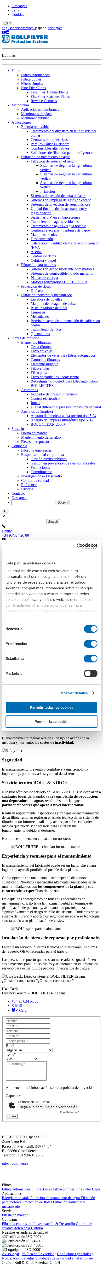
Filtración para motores (38, 265)
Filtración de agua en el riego (52, 161)
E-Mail (16, 1006)
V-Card (21, 1010)
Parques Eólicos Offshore (50, 144)
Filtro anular (40, 368)
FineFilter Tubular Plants (49, 92)
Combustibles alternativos (50, 148)
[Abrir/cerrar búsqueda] (5, 511)
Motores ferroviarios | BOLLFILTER (59, 282)
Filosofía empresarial (36, 450)
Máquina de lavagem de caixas (54, 304)
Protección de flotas (36, 286)
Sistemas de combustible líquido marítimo (62, 273)
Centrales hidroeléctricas (49, 140)
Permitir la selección (51, 722)
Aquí (9, 1087)
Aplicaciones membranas (40, 109)
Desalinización (42, 239)
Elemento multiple (44, 364)
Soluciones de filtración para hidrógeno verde (65, 153)
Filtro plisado (41, 373)
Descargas (19, 6)
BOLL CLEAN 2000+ (48, 424)
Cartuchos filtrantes (45, 360)
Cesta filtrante (41, 347)
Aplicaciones (21, 122)
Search (63, 502)
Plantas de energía (44, 278)
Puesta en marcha (34, 433)
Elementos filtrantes (36, 342)
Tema (11, 1054)
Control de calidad (35, 480)
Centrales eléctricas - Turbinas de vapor (60, 230)
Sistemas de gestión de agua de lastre (58, 196)
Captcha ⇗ (69, 1112)
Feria (15, 10)
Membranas (20, 105)
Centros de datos (43, 256)
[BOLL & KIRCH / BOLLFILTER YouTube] (4, 33)
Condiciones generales (74, 1254)
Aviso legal (10, 1254)
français (30, 28)
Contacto (18, 493)
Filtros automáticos (35, 75)
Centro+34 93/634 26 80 (15, 533)
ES (6, 23)
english (7, 28)
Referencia (29, 485)
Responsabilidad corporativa (42, 455)
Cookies (17, 14)
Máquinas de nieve (45, 234)
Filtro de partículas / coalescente (55, 377)
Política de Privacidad (38, 1254)
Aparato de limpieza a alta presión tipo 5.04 (63, 416)
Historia (27, 489)
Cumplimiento (41, 472)
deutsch (18, 28)
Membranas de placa (36, 114)
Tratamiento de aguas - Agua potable (58, 226)
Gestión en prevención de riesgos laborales (63, 463)
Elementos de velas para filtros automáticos (63, 355)
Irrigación (47, 191)
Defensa (37, 291)
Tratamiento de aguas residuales (55, 222)
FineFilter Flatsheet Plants (50, 96)
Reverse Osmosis (44, 101)
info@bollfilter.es (15, 1163)
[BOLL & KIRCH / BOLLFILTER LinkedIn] (8, 33)
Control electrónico (45, 398)
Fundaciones (40, 467)
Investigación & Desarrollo (41, 476)
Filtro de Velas (41, 351)
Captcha (13, 1096)
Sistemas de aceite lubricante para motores (62, 269)
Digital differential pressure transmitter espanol (66, 407)
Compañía (19, 446)
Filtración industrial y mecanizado (46, 295)
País (10, 1046)
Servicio (17, 429)
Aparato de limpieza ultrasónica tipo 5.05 (62, 420)
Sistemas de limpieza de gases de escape (61, 200)
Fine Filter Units (33, 88)
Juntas (35, 403)
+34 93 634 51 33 (25, 1001)
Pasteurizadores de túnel (49, 308)
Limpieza (38, 312)
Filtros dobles (31, 79)
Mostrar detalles (74, 693)
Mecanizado (40, 316)
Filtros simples (32, 83)
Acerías (36, 252)
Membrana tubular (35, 118)
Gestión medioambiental (49, 459)
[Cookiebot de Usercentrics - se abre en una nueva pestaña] (76, 546)
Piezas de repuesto (25, 338)
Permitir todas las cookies (51, 707)
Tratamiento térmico (46, 329)
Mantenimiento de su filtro (41, 437)
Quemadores (40, 334)
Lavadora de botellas (46, 299)
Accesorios (29, 390)
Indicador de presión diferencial (54, 394)
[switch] (90, 644)
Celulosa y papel (43, 260)
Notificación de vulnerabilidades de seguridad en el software (47, 1258)
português (54, 28)
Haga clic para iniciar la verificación (48, 1107)
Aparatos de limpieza (37, 411)
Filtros (16, 71)
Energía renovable (35, 127)
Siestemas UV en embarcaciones (55, 217)
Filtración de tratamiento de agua (45, 157)
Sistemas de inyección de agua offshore (60, 204)
